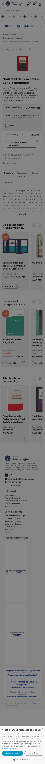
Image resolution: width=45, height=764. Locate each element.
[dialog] (22, 745)
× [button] (42, 729)
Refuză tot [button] (34, 753)
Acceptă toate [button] (12, 753)
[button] (22, 759)
